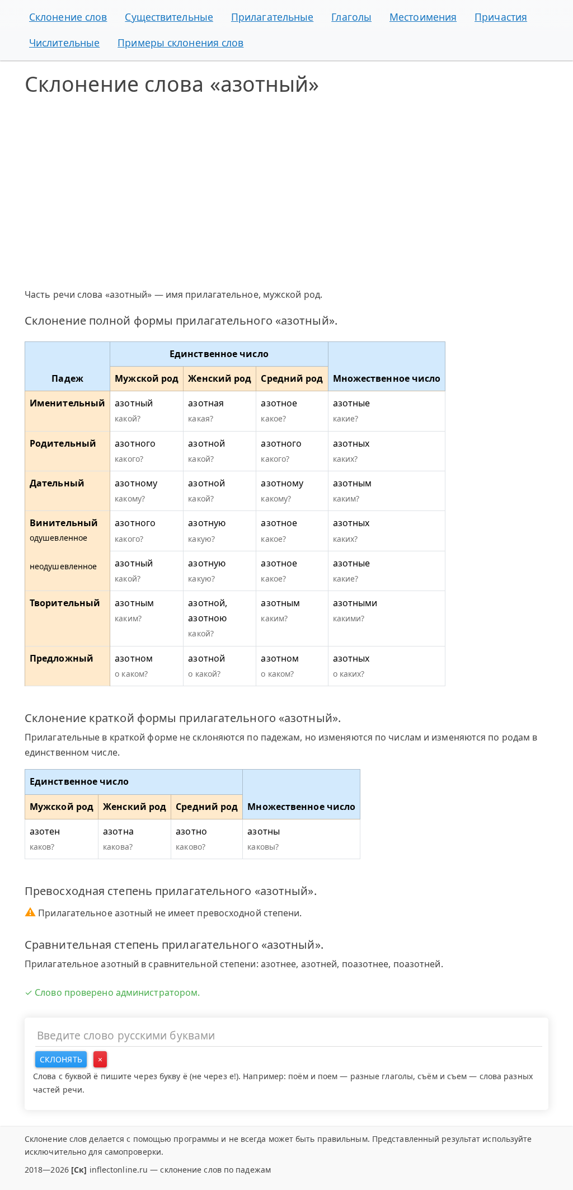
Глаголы (351, 17)
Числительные (64, 42)
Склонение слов (68, 17)
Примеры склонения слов (180, 42)
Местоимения (423, 17)
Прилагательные (272, 17)
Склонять (61, 1059)
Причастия (501, 17)
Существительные (169, 17)
